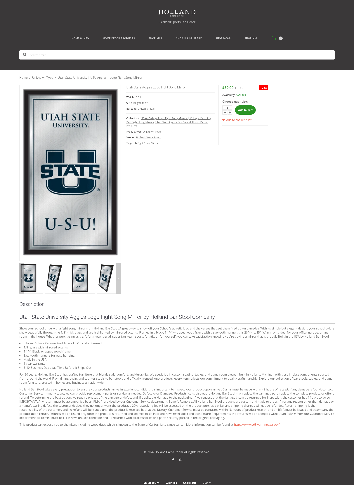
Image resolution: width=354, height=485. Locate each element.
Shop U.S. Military (189, 38)
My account (151, 482)
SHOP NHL (251, 38)
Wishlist (171, 482)
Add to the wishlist (238, 120)
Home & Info (80, 38)
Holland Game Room (148, 137)
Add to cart (245, 110)
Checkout (189, 482)
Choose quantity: (235, 102)
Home (23, 78)
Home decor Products (119, 38)
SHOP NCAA (223, 38)
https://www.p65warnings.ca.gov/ (257, 425)
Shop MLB (155, 38)
